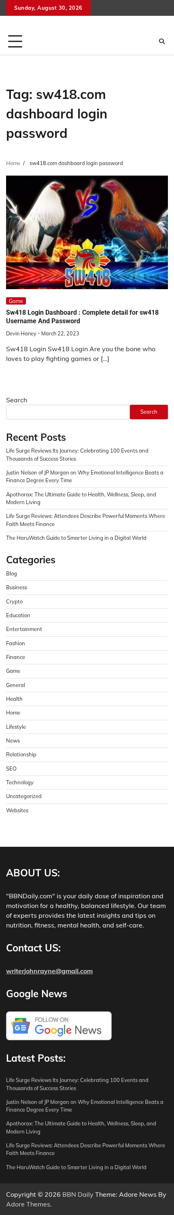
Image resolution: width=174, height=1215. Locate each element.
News (13, 740)
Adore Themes (28, 1204)
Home (13, 712)
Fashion (15, 643)
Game (16, 301)
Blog (11, 573)
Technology (20, 782)
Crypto (14, 601)
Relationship (21, 754)
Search (16, 400)
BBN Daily (77, 1194)
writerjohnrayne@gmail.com (49, 971)
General (15, 685)
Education (18, 615)
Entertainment (24, 629)
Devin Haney (21, 333)
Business (16, 587)
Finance (15, 657)
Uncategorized (24, 796)
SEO (11, 768)
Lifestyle (16, 726)
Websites (17, 810)
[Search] (162, 41)
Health (14, 699)
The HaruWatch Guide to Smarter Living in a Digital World (76, 538)
